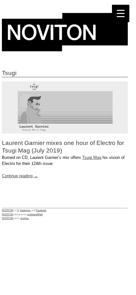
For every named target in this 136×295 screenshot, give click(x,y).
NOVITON (7, 210)
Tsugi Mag (91, 157)
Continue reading (20, 175)
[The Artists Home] (65, 49)
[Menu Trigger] (120, 13)
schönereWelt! (35, 214)
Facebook (41, 210)
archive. (24, 218)
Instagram (25, 210)
